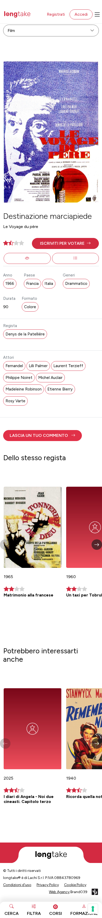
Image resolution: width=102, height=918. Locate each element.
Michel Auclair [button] (50, 377)
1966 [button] (9, 283)
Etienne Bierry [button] (60, 389)
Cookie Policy (75, 885)
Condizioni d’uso (17, 885)
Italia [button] (48, 283)
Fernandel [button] (14, 365)
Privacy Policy (48, 885)
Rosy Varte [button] (15, 401)
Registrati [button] (56, 14)
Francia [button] (32, 283)
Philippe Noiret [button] (18, 377)
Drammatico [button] (76, 283)
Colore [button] (30, 307)
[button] (65, 243)
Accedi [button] (81, 14)
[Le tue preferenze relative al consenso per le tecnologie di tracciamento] (93, 909)
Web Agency (59, 892)
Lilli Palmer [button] (38, 365)
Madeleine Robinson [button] (23, 389)
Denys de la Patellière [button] (25, 334)
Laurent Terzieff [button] (68, 365)
